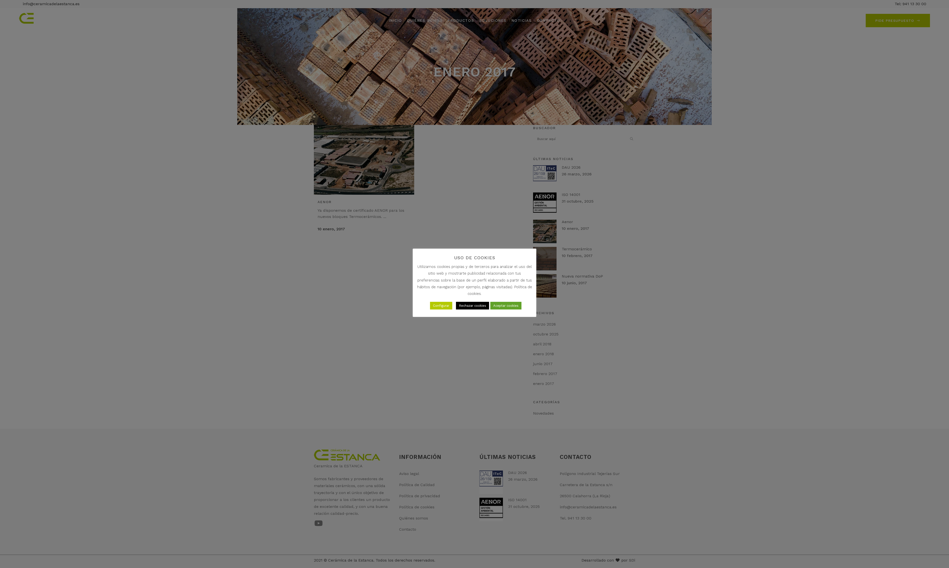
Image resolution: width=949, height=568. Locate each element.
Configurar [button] (441, 306)
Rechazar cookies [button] (472, 306)
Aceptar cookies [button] (505, 306)
